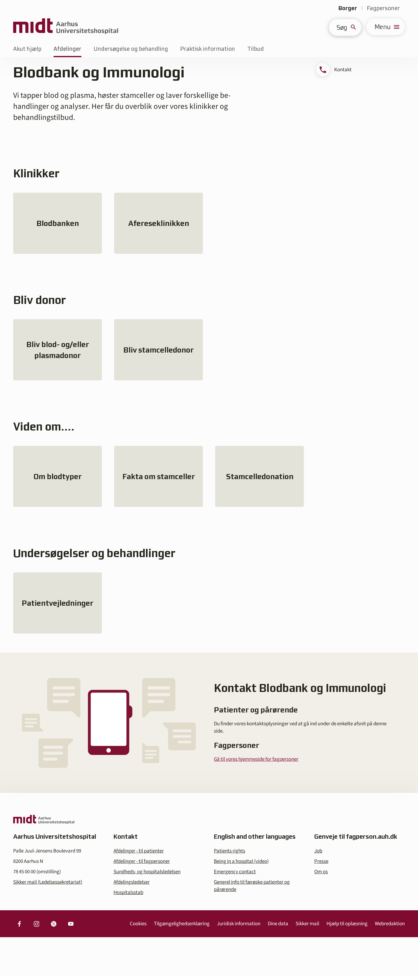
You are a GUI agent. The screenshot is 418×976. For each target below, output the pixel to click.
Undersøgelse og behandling (131, 48)
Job (318, 851)
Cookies (138, 923)
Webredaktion (390, 923)
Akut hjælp (27, 48)
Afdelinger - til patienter (139, 851)
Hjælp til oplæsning (347, 923)
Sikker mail (307, 923)
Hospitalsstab (128, 892)
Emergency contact (235, 871)
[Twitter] (53, 924)
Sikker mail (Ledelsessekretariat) (47, 882)
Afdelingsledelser (132, 882)
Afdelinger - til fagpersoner (142, 861)
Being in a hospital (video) (241, 861)
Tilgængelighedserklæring (182, 923)
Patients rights (229, 851)
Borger (347, 8)
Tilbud (255, 48)
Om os (321, 871)
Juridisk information (238, 923)
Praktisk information (207, 48)
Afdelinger (67, 48)
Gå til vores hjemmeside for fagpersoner (256, 759)
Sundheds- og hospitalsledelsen (147, 871)
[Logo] (65, 26)
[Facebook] (19, 924)
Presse (321, 861)
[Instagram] (36, 924)
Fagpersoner (383, 8)
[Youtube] (71, 924)
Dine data (278, 923)
